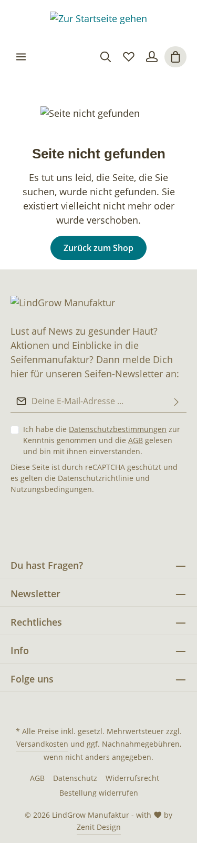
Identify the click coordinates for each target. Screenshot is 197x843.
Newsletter (35, 593)
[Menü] (21, 56)
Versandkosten (42, 744)
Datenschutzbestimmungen (118, 429)
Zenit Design (99, 827)
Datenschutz (75, 778)
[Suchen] (105, 56)
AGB (135, 440)
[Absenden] (176, 401)
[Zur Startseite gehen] (98, 21)
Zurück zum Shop (98, 248)
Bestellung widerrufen (98, 793)
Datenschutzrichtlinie (95, 478)
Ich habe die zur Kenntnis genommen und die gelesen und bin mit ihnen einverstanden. (101, 440)
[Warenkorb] (175, 56)
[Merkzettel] (128, 56)
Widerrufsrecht (132, 778)
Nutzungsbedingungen (51, 489)
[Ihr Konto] (151, 56)
